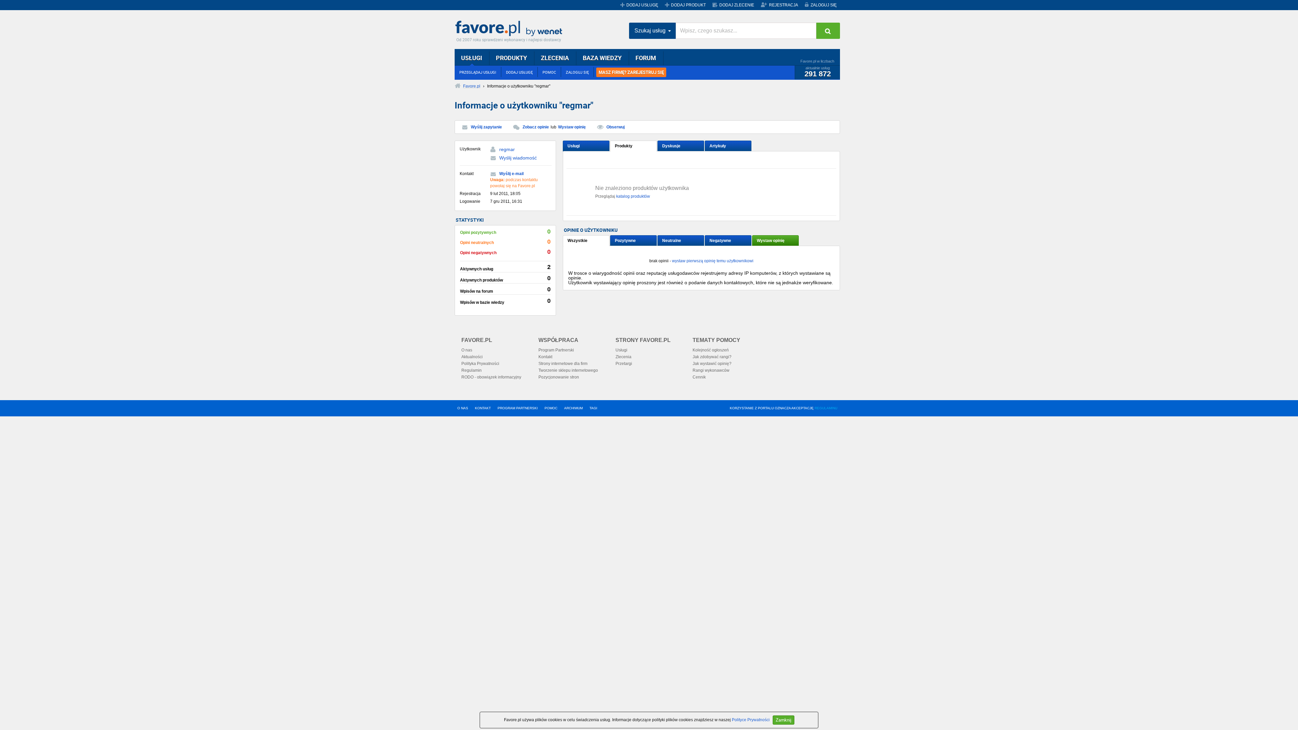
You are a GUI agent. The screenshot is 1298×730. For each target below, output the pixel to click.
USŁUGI (471, 58)
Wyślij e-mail (511, 173)
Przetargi (624, 363)
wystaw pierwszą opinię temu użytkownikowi (712, 261)
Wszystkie (577, 240)
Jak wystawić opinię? (712, 363)
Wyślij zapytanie (486, 127)
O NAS (462, 408)
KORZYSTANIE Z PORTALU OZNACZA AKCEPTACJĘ (783, 408)
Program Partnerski (556, 350)
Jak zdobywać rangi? (712, 357)
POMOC (549, 72)
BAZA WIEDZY (602, 58)
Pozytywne (625, 240)
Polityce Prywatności (751, 719)
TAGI (593, 408)
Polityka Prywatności (480, 363)
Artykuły (718, 146)
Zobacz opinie (536, 127)
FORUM (645, 58)
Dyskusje (671, 146)
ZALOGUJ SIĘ (824, 5)
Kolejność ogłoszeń (711, 350)
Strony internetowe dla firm (562, 363)
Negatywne (720, 240)
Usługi (574, 146)
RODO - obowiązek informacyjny (491, 377)
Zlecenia (623, 357)
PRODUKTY (511, 58)
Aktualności (472, 357)
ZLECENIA (555, 58)
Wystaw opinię (572, 127)
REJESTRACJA (783, 5)
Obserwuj (615, 127)
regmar (507, 149)
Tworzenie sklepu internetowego (568, 370)
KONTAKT (483, 408)
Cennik (699, 377)
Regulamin (471, 370)
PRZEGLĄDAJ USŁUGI (477, 72)
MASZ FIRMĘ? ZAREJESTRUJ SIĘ (631, 72)
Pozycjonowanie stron (558, 377)
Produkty (623, 146)
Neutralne (671, 240)
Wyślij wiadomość (518, 158)
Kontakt (545, 357)
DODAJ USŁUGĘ (642, 5)
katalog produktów (633, 196)
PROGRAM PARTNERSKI (518, 408)
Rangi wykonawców (711, 370)
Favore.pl (510, 28)
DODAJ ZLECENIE (736, 5)
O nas (466, 350)
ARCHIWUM (573, 408)
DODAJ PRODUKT (688, 5)
